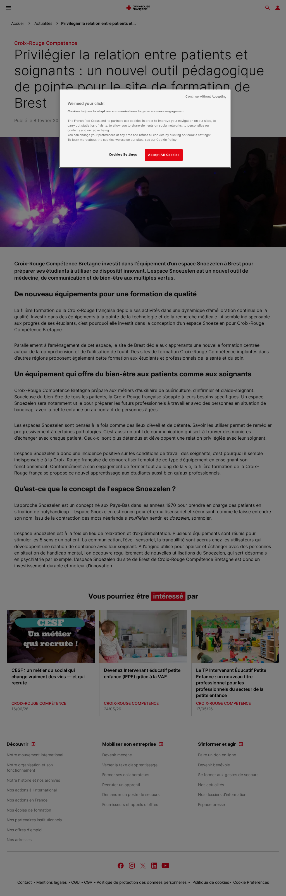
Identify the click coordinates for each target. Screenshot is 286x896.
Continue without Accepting (206, 96)
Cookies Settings (123, 154)
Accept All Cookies (163, 155)
